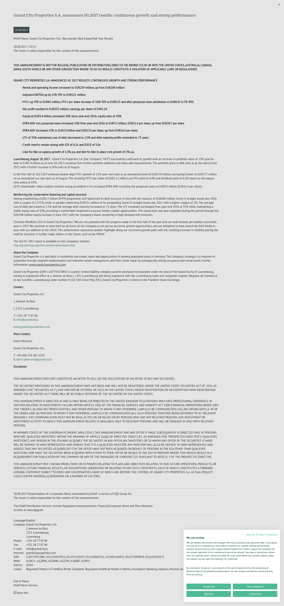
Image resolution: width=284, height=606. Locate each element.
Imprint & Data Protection (261, 534)
